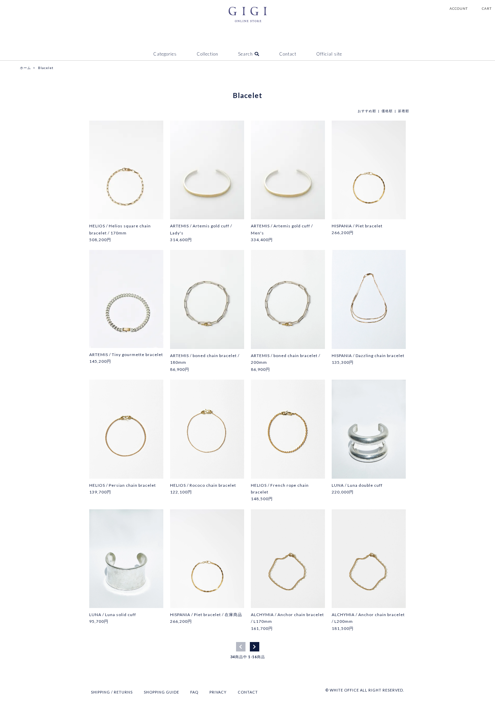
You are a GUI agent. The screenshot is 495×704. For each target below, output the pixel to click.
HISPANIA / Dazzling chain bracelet (368, 355)
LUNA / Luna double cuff (357, 485)
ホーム (25, 68)
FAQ (194, 692)
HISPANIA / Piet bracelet (357, 225)
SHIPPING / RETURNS (112, 692)
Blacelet (46, 68)
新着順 (403, 111)
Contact (287, 54)
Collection (207, 54)
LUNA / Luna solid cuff (112, 614)
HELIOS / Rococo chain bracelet (203, 485)
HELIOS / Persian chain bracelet (122, 485)
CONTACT (248, 692)
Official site (329, 54)
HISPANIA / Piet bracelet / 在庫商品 (206, 614)
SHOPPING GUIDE (161, 692)
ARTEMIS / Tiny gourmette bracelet (126, 354)
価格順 (387, 111)
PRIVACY (218, 692)
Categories (165, 54)
